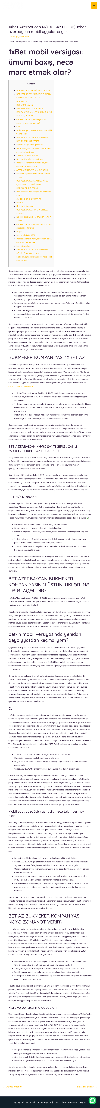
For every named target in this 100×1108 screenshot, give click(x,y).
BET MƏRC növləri (24, 105)
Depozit (20, 202)
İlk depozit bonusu (24, 206)
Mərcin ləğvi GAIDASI (25, 235)
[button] (92, 1100)
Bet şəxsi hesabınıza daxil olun (29, 159)
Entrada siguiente (87, 1087)
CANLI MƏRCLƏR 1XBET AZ (28, 199)
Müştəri (19, 231)
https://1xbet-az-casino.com (21, 386)
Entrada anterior (12, 1087)
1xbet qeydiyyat (17, 36)
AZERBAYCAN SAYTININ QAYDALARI (32, 170)
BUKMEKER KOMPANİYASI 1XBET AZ (33, 90)
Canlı (18, 126)
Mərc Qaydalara (23, 246)
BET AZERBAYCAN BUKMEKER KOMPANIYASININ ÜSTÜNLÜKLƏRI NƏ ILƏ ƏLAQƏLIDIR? (34, 112)
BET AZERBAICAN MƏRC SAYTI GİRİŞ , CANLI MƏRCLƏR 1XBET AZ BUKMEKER (33, 98)
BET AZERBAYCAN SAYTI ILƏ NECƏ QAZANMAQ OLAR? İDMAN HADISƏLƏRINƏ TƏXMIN (32, 184)
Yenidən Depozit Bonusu (27, 155)
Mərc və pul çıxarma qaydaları (29, 144)
